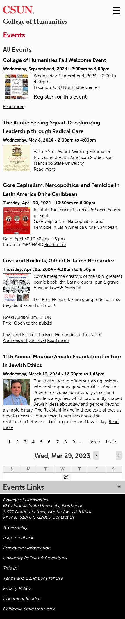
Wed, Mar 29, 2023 (62, 455)
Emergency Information (26, 547)
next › (94, 442)
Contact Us (63, 517)
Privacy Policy (17, 588)
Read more (13, 106)
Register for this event (60, 97)
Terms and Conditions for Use (33, 578)
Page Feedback (18, 537)
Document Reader (21, 598)
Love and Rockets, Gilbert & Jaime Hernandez (59, 261)
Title (10, 568)
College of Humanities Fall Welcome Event (54, 60)
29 (66, 477)
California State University (28, 609)
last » (111, 442)
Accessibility (15, 527)
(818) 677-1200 (33, 517)
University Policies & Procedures (35, 558)
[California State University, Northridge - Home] (18, 11)
